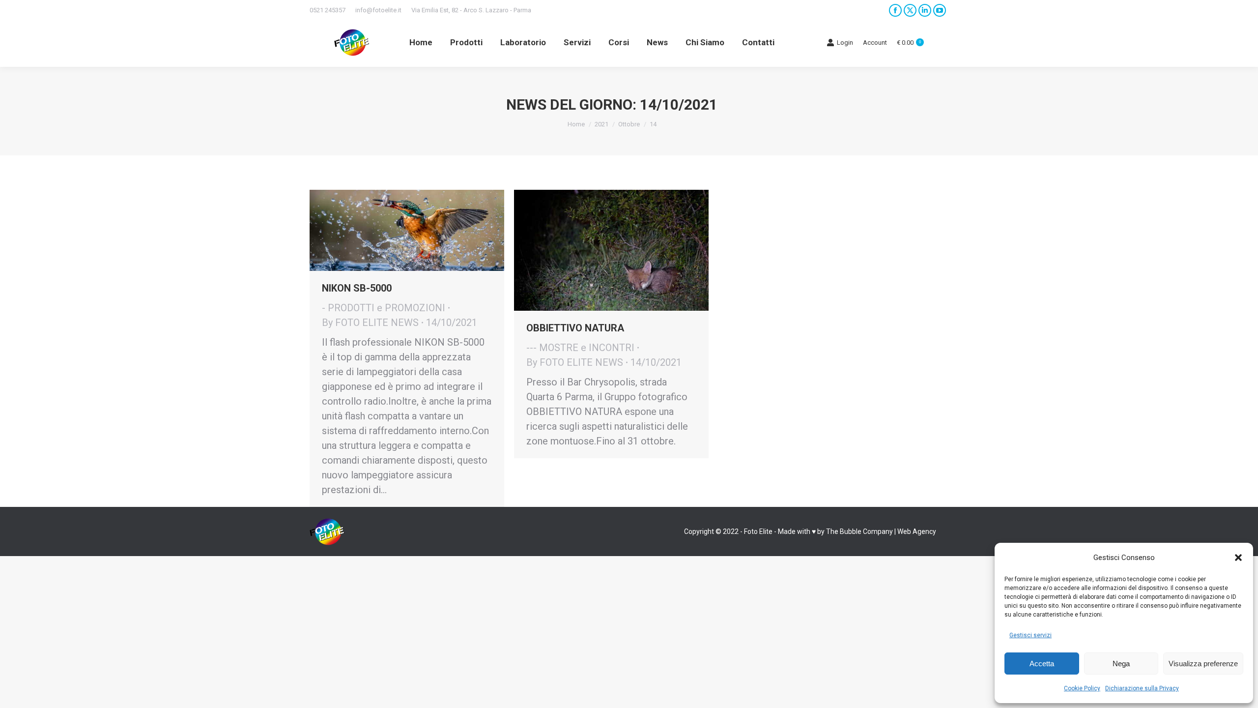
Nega (1121, 663)
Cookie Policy (1082, 688)
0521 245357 (327, 10)
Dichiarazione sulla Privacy (1142, 688)
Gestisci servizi (1030, 635)
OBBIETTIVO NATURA (575, 328)
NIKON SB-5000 (357, 288)
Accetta (1041, 663)
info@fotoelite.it (378, 10)
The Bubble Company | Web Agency (881, 531)
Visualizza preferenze (1203, 663)
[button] (1238, 557)
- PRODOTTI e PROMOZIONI (383, 308)
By (370, 322)
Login (845, 42)
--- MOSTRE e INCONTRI (580, 348)
